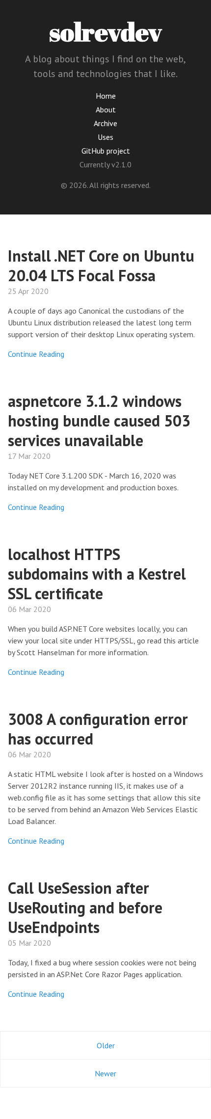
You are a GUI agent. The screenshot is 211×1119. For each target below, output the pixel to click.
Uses (105, 137)
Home (106, 96)
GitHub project (105, 151)
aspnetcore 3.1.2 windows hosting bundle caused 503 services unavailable (99, 421)
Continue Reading (36, 354)
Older (106, 1045)
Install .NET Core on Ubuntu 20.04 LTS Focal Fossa (101, 265)
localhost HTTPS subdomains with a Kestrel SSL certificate (97, 574)
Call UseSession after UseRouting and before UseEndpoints (85, 907)
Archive (105, 123)
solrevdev (105, 31)
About (106, 109)
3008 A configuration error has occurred (98, 729)
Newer (105, 1073)
